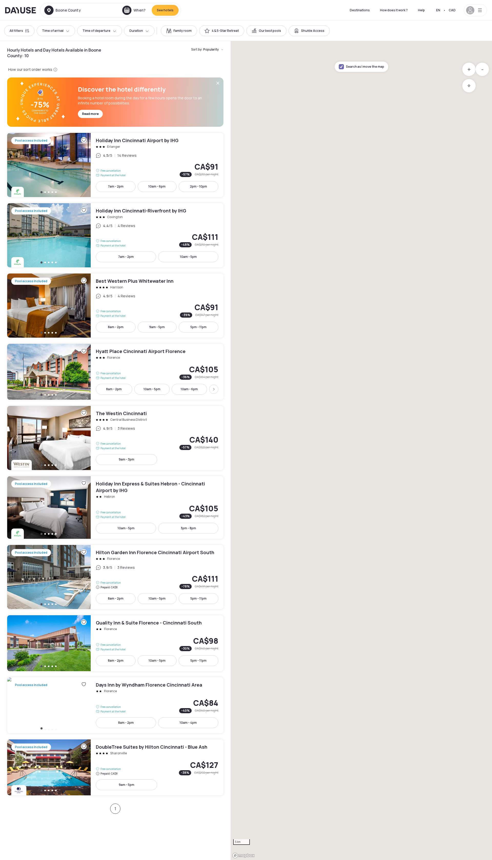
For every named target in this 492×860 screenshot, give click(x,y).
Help (421, 10)
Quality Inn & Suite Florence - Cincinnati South (115, 643)
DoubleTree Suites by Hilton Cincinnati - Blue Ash (115, 767)
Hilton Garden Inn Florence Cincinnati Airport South (115, 577)
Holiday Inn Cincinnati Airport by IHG (115, 165)
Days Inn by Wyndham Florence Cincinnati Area (115, 705)
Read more (90, 114)
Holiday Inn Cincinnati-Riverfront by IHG (115, 235)
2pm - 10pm (198, 186)
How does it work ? (394, 10)
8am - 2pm (116, 327)
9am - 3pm (126, 459)
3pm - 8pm (188, 528)
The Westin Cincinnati (115, 438)
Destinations (360, 10)
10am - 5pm (188, 257)
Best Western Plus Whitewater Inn (115, 305)
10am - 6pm (157, 186)
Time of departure (96, 30)
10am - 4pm (188, 722)
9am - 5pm (157, 327)
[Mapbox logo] (243, 855)
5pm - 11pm (198, 327)
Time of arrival (53, 30)
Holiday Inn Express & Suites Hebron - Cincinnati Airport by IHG (115, 507)
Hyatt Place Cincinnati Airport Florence (115, 372)
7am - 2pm (116, 186)
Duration (136, 30)
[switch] (179, 30)
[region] (361, 450)
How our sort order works (30, 69)
